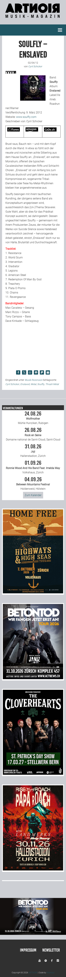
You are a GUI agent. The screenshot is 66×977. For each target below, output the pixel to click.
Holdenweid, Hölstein (33, 484)
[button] (18, 372)
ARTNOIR (33, 972)
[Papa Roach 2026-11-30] (33, 869)
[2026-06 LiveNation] (33, 592)
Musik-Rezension (33, 380)
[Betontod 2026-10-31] (33, 678)
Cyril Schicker (12, 384)
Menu (60, 30)
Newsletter (51, 950)
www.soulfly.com (26, 117)
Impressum (28, 950)
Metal (33, 384)
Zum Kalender (33, 495)
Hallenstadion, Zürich (33, 451)
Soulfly (40, 384)
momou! (50, 972)
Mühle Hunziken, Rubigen (33, 418)
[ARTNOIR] (33, 16)
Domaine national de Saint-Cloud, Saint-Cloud (33, 434)
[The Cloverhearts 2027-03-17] (33, 773)
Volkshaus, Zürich (33, 467)
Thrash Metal (52, 384)
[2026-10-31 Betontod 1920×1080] (33, 934)
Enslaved (25, 384)
